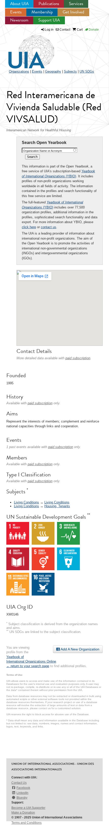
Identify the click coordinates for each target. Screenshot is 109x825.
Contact (64, 29)
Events (16, 12)
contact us (48, 227)
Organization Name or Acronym (42, 150)
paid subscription (77, 358)
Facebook (23, 788)
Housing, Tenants (57, 506)
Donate (93, 29)
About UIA (19, 4)
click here (29, 227)
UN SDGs (87, 71)
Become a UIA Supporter (28, 808)
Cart (79, 29)
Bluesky (21, 797)
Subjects (70, 71)
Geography (53, 71)
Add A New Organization (79, 649)
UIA (25, 49)
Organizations (19, 71)
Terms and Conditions (26, 822)
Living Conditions (26, 502)
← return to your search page (27, 666)
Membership (42, 12)
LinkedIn (22, 793)
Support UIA (49, 20)
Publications (49, 4)
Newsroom (19, 20)
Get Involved (73, 12)
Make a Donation (23, 812)
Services (76, 4)
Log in (49, 29)
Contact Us (19, 783)
